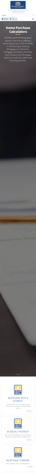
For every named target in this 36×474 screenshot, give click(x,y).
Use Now (29, 411)
